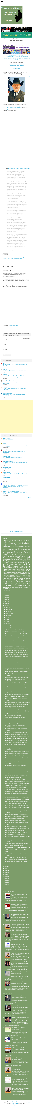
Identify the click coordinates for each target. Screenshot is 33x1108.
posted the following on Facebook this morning (19, 168)
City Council (14, 548)
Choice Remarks (6, 472)
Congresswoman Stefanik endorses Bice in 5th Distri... (17, 799)
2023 (6, 599)
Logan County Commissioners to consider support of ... (17, 757)
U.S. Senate (17, 586)
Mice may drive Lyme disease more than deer (12, 457)
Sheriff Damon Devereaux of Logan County (12, 107)
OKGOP (22, 570)
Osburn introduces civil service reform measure (15, 664)
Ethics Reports (10, 556)
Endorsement (26, 555)
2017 (13, 542)
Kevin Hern (13, 564)
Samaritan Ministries (23, 576)
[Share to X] (6, 254)
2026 (6, 593)
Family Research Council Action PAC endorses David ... (17, 769)
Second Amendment (15, 258)
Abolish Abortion (10, 545)
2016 (7, 542)
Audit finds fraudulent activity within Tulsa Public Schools (15, 473)
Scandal (5, 578)
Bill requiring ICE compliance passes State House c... (17, 816)
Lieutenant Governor (19, 566)
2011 (6, 882)
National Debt (15, 570)
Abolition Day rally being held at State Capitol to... (16, 775)
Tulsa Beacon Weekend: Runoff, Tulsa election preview (14, 370)
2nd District (16, 543)
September (8, 613)
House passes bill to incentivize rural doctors (15, 646)
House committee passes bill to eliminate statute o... (17, 814)
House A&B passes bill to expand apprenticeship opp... (17, 666)
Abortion (20, 545)
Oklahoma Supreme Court (20, 573)
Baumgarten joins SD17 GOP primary (13, 777)
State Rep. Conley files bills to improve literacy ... (16, 787)
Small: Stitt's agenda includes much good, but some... (17, 791)
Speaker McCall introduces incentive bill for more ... (16, 785)
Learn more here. (25, 38)
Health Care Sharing (13, 560)
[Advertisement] (16, 416)
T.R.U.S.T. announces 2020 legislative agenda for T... (16, 849)
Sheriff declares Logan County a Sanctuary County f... (17, 759)
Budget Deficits (24, 546)
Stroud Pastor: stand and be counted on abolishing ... (17, 805)
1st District (6, 540)
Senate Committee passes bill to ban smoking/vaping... (17, 709)
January (7, 863)
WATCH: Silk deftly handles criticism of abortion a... (16, 696)
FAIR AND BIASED (7, 438)
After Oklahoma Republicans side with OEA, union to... (17, 629)
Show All (29, 497)
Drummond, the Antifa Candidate (17, 65)
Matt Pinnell (23, 567)
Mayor (4, 569)
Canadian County (11, 257)
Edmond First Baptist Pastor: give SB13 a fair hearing (17, 694)
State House (25, 580)
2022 (7, 543)
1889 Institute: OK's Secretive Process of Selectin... (16, 684)
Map (29, 566)
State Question (12, 582)
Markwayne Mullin (11, 567)
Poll (4, 575)
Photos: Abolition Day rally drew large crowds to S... (16, 740)
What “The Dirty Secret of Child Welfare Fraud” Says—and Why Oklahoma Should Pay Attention (15, 493)
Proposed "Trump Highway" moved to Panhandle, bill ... (17, 702)
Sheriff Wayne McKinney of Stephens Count (12, 109)
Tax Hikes (11, 584)
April (7, 623)
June (7, 619)
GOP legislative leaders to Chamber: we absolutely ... (16, 859)
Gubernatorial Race (8, 559)
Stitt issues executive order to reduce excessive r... (16, 826)
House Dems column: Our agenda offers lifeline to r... (17, 755)
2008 (6, 889)
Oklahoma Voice (6, 456)
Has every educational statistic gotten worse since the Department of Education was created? (14, 479)
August (7, 615)
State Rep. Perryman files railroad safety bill (14, 818)
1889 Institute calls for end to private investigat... (16, 803)
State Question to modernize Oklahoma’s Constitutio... (17, 677)
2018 (18, 542)
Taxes (20, 584)
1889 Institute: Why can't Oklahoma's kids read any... (16, 789)
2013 (6, 878)
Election (27, 553)
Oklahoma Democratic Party (13, 572)
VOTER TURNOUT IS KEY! (8, 439)
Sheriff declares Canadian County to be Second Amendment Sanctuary (15, 73)
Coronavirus (6, 551)
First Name (5, 344)
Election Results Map (13, 555)
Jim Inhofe (14, 562)
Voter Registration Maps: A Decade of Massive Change (17, 847)
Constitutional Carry (12, 549)
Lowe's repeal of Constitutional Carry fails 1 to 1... (16, 689)
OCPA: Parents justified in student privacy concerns (16, 638)
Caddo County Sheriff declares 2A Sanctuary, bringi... (17, 682)
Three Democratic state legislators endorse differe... (16, 642)
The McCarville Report (7, 393)
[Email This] (3, 254)
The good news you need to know (16, 55)
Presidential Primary (13, 575)
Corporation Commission (18, 551)
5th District (27, 543)
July (6, 617)
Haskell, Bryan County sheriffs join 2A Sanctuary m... (16, 734)
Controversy (23, 549)
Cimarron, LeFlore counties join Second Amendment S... (17, 723)
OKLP (29, 570)
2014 (28, 540)
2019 (24, 542)
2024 (6, 597)
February (8, 627)
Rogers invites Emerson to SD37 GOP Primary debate (17, 797)
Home (16, 262)
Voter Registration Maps (17, 587)
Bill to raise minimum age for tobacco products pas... (17, 704)
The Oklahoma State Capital (9, 380)
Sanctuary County (6, 258)
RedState (5, 374)
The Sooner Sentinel (7, 467)
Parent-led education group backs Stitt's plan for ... (16, 832)
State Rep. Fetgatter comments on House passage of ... (17, 644)
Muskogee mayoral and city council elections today (16, 773)
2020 (28, 542)
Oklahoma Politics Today (8, 461)
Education (14, 553)
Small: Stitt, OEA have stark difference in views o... (16, 732)
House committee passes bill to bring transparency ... (17, 654)
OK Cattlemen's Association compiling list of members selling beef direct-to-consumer (20, 1007)
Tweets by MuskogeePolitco (16, 531)
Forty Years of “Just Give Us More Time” (11, 468)
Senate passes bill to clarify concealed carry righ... (16, 650)
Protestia (5, 387)
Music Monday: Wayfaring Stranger (13, 715)
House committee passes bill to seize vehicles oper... (17, 635)
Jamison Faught (19, 76)
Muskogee (22, 569)
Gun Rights (22, 257)
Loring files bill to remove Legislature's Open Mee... (16, 861)
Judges (22, 562)
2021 (6, 603)
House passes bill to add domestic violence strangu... (17, 753)
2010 (14, 540)
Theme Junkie (14, 1103)
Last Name (5, 349)
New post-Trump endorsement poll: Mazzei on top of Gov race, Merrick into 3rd (20, 963)
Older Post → (27, 262)
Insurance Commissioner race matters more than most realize (16, 70)
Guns (27, 257)
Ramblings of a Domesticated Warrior (11, 491)
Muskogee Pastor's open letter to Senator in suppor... (17, 738)
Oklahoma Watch (6, 477)
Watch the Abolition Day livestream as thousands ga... (17, 771)
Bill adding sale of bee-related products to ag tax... (16, 652)
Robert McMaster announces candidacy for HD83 (16, 633)
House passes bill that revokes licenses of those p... (16, 801)
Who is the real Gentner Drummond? (17, 64)
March (7, 625)
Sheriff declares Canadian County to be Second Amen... (17, 736)
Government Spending (9, 558)
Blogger (28, 1101)
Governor (23, 558)
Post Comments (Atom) (14, 325)
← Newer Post (6, 262)
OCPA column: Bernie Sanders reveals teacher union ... (17, 851)
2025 (6, 595)
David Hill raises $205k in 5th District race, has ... (15, 857)
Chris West (17, 257)
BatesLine (5, 369)
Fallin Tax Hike (21, 556)
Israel (22, 560)
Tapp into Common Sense (8, 484)
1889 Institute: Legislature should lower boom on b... (16, 843)
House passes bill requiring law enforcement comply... (17, 783)
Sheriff (21, 258)
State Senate (25, 582)
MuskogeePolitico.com (16, 1101)
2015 (6, 874)
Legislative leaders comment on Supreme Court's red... (17, 828)
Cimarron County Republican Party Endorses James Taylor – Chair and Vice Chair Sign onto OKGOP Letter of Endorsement (15, 486)
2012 (21, 540)
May (7, 621)
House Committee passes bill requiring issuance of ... (17, 671)
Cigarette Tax (6, 548)
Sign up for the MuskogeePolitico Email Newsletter (17, 56)
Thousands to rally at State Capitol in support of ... (16, 779)
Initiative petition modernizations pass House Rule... (16, 660)
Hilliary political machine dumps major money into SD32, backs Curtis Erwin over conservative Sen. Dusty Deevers (19, 983)
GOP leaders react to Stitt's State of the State (15, 834)
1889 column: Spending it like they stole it (14, 631)
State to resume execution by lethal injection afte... (16, 742)
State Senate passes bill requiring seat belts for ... (16, 662)
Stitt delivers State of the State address (14, 845)
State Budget (14, 580)
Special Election (18, 578)
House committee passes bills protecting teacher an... (17, 640)
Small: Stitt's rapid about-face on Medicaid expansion (17, 686)
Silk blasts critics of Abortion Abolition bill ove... (16, 820)
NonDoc (4, 443)
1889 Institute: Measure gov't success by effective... (16, 721)
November (8, 609)
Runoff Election (11, 576)
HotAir (4, 363)
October (7, 611)
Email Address (6, 340)
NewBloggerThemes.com (16, 1104)
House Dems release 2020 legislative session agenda (17, 781)
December (8, 607)
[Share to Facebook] (7, 254)
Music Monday (12, 569)
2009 (6, 886)
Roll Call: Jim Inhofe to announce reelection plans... (16, 648)
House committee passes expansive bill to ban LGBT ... (17, 751)
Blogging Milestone (15, 546)
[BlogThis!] (5, 254)
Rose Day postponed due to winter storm (14, 830)
